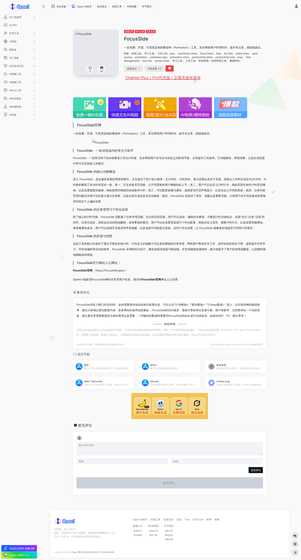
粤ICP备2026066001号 (89, 552)
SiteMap (105, 552)
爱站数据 (197, 304)
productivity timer (202, 57)
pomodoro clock (179, 57)
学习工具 (140, 31)
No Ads (228, 53)
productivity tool (224, 57)
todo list (146, 60)
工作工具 (150, 31)
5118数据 (181, 304)
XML (112, 552)
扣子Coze (198, 519)
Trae (187, 519)
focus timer (206, 53)
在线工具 (117, 6)
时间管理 (203, 60)
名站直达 (102, 6)
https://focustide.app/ (109, 270)
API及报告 (153, 525)
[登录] (296, 6)
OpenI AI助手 (140, 519)
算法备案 (137, 535)
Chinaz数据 (215, 304)
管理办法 (137, 531)
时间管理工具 (219, 60)
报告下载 (153, 535)
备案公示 (137, 525)
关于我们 (147, 6)
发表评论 (256, 470)
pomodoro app (158, 57)
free (218, 53)
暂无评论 (85, 425)
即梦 (209, 519)
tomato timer (162, 60)
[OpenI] (65, 522)
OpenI (75, 552)
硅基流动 (168, 519)
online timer (242, 53)
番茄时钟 (234, 60)
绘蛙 (217, 519)
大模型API (153, 531)
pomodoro (141, 57)
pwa (239, 57)
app (172, 53)
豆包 (178, 519)
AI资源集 (132, 6)
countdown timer (187, 53)
